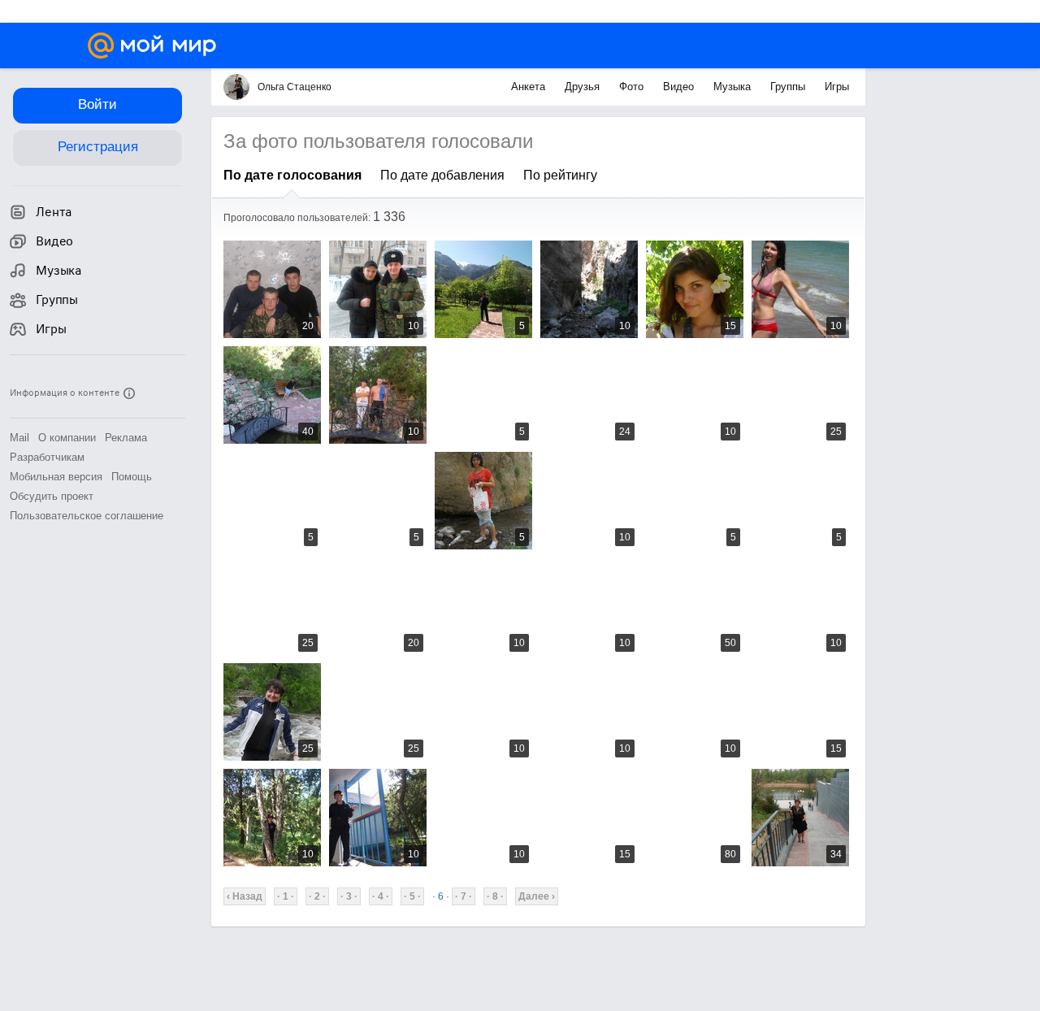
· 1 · (285, 896)
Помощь (131, 477)
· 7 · (463, 896)
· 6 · (440, 896)
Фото (633, 86)
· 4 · (380, 896)
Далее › (536, 896)
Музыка (733, 86)
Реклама (126, 438)
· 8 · (495, 896)
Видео (680, 86)
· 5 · (412, 896)
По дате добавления (442, 175)
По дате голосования (292, 175)
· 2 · (317, 896)
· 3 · (349, 896)
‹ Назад (244, 896)
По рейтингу (560, 175)
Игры (837, 86)
